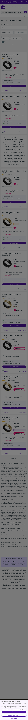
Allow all (14, 712)
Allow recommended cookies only (14, 715)
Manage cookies (14, 718)
